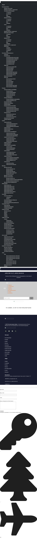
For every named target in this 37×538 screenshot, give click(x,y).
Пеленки (5, 218)
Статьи (6, 370)
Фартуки (5, 212)
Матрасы (3, 165)
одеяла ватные (7, 161)
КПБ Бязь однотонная (8, 8)
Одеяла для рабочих (8, 248)
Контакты (6, 372)
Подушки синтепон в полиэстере (12, 109)
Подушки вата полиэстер (11, 114)
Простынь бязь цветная (10, 78)
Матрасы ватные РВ (8, 167)
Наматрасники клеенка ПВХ (9, 188)
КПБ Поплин (6, 46)
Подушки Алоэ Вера (8, 101)
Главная (3, 4)
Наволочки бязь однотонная (11, 72)
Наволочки (6, 65)
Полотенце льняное (8, 201)
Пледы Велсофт (7, 205)
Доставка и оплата (8, 368)
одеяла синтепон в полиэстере (12, 134)
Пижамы (5, 214)
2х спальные (8, 13)
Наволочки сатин (9, 70)
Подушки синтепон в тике (11, 111)
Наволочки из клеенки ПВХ (11, 66)
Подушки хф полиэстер (10, 95)
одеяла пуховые (7, 130)
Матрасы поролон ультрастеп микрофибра (14, 179)
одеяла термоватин (8, 142)
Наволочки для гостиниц (8, 236)
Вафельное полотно (8, 264)
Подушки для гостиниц (8, 240)
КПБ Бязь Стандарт (7, 17)
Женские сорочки (7, 210)
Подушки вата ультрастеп (11, 116)
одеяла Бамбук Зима (10, 153)
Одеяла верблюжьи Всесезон (11, 123)
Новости (6, 366)
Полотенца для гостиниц (9, 241)
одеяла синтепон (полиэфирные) (10, 131)
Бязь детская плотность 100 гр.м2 (13, 255)
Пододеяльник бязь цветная (11, 60)
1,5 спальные (8, 12)
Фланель (5, 266)
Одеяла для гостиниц (8, 238)
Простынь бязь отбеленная (11, 86)
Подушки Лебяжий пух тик (11, 100)
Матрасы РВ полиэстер (10, 171)
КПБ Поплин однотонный (8, 32)
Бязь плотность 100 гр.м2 (11, 260)
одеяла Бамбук (7, 150)
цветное (7, 198)
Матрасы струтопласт (8, 175)
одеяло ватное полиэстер (11, 164)
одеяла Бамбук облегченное (11, 154)
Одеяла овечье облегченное (11, 141)
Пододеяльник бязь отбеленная (12, 58)
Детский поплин (9, 233)
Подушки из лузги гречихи (9, 118)
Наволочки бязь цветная (11, 74)
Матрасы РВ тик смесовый (11, 172)
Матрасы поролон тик (10, 178)
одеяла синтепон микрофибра (12, 135)
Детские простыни (7, 227)
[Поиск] (31, 298)
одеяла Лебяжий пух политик (11, 158)
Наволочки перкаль (10, 68)
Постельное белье (5, 6)
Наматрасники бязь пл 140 (9, 187)
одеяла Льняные (7, 127)
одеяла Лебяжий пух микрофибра (12, 157)
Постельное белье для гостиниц (10, 243)
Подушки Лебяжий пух (8, 97)
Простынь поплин (9, 82)
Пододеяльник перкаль (10, 61)
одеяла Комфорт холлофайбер (10, 145)
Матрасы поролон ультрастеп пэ (12, 180)
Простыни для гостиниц (8, 244)
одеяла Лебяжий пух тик (11, 160)
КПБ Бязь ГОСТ (7, 38)
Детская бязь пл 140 (10, 232)
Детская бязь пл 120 (10, 231)
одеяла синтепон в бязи (10, 133)
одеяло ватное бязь (10, 163)
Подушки (6, 339)
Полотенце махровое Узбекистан (10, 199)
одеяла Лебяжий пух (8, 156)
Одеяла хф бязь (9, 146)
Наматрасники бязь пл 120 (9, 186)
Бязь (5, 254)
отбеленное (8, 197)
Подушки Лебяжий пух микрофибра (13, 99)
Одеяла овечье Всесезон (11, 138)
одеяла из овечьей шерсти (9, 137)
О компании (7, 363)
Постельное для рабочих (8, 251)
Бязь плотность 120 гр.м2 (11, 262)
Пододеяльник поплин (10, 62)
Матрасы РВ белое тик (10, 168)
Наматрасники (4, 183)
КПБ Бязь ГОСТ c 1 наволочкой (10, 44)
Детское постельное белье (9, 228)
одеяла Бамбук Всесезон (11, 152)
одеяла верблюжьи (7, 122)
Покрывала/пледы (8, 346)
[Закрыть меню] (7, 283)
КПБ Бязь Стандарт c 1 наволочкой (10, 9)
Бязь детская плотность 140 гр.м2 (13, 258)
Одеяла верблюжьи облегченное (12, 126)
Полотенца (4, 194)
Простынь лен (9, 80)
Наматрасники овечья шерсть (10, 191)
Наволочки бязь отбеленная (11, 73)
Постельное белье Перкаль (9, 10)
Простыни (6, 77)
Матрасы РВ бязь (9, 170)
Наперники (6, 54)
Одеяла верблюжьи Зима (11, 125)
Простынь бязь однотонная (11, 85)
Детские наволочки (8, 224)
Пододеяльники (7, 55)
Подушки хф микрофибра (11, 92)
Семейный (8, 16)
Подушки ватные (7, 112)
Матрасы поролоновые (8, 176)
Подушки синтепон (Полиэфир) (10, 105)
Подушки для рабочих (8, 250)
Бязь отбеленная (9, 259)
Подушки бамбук (7, 104)
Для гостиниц (4, 235)
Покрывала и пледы (5, 203)
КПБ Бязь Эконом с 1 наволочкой (10, 31)
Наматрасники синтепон (8, 192)
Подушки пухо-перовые (8, 103)
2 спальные (8, 34)
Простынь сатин (9, 84)
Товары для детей (5, 217)
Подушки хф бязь (9, 91)
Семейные (8, 43)
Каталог (6, 364)
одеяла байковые (7, 143)
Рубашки (5, 216)
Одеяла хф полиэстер (10, 149)
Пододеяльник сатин (10, 63)
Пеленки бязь (8, 220)
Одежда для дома (5, 209)
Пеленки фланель (9, 221)
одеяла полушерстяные (8, 128)
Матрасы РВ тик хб (10, 174)
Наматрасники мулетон (8, 190)
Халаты (5, 213)
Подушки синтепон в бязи (11, 107)
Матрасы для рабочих (8, 247)
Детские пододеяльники (8, 225)
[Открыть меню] (5, 288)
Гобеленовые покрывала (8, 206)
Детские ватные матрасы (9, 223)
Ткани (3, 252)
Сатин (5, 24)
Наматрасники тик (7, 185)
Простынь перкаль (9, 81)
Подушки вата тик (9, 115)
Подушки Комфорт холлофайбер (10, 89)
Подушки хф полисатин (10, 93)
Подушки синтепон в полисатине (12, 108)
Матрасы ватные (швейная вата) (10, 182)
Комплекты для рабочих (6, 245)
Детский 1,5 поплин (10, 229)
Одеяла (3, 120)
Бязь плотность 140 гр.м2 (11, 263)
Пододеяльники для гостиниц (9, 239)
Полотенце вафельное (8, 195)
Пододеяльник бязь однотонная (12, 57)
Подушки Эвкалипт (7, 119)
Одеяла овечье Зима (10, 139)
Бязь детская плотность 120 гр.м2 (13, 257)
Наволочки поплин (9, 69)
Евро (7, 15)
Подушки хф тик (9, 96)
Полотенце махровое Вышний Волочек (11, 202)
